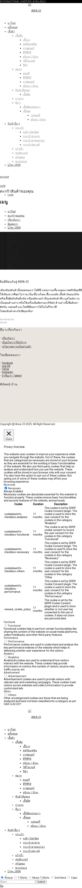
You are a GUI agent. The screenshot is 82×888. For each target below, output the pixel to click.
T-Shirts (12, 237)
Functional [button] (9, 622)
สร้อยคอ (20, 157)
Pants (11, 261)
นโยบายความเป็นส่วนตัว (16, 346)
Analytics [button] (9, 653)
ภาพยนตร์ (29, 48)
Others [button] (7, 691)
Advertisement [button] (12, 672)
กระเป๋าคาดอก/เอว (34, 140)
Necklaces (13, 255)
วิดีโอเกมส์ (29, 60)
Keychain (12, 252)
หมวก (18, 69)
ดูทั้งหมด (13, 27)
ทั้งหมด (12, 233)
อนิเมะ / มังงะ (31, 56)
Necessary (14, 488)
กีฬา (25, 64)
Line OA (6, 366)
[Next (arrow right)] (5, 322)
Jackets (12, 258)
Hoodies (12, 249)
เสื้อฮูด (27, 111)
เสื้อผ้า (11, 31)
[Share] (5, 319)
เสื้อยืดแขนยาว (31, 106)
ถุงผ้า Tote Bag (31, 132)
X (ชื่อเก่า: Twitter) (12, 375)
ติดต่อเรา (13, 224)
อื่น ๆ (18, 102)
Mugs (11, 265)
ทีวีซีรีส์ (27, 52)
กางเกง (19, 98)
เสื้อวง (26, 39)
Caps (10, 243)
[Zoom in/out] (12, 319)
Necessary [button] (9, 484)
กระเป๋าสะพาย (31, 136)
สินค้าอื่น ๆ (14, 123)
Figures (11, 268)
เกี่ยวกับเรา (14, 219)
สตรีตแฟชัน (30, 44)
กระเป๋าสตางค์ (31, 144)
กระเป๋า (19, 127)
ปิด (1, 885)
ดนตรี (26, 73)
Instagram (7, 372)
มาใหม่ (12, 23)
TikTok (5, 369)
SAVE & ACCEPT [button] (12, 704)
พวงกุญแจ (21, 161)
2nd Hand (13, 240)
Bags (10, 246)
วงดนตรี (35, 115)
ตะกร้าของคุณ (16, 215)
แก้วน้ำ (19, 148)
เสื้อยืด (19, 35)
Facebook (7, 362)
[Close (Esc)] (1, 319)
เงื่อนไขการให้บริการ (14, 342)
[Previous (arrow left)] (1, 322)
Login (11, 194)
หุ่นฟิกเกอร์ (21, 153)
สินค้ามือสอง (22, 90)
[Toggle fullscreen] (8, 319)
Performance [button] (11, 637)
